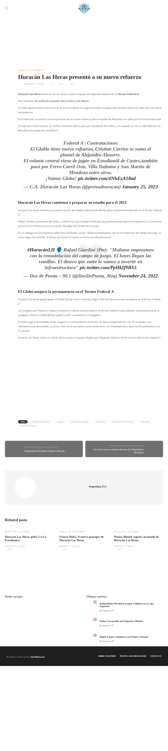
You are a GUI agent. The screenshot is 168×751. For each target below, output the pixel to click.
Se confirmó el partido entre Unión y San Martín (62, 101)
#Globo (60, 422)
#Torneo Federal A (29, 426)
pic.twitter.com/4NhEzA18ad (107, 178)
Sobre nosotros (107, 656)
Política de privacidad (133, 656)
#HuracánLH (41, 249)
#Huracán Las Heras (79, 422)
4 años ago (40, 84)
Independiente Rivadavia (40, 447)
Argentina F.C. (29, 84)
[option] (29, 538)
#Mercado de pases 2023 (123, 422)
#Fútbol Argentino (41, 422)
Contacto (155, 656)
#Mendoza (100, 422)
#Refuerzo (145, 422)
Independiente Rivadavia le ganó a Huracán (44, 451)
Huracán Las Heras (31, 70)
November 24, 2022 (138, 275)
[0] (90, 606)
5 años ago (75, 546)
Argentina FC (108, 610)
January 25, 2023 (140, 186)
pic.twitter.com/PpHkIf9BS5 (108, 267)
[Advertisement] (84, 23)
